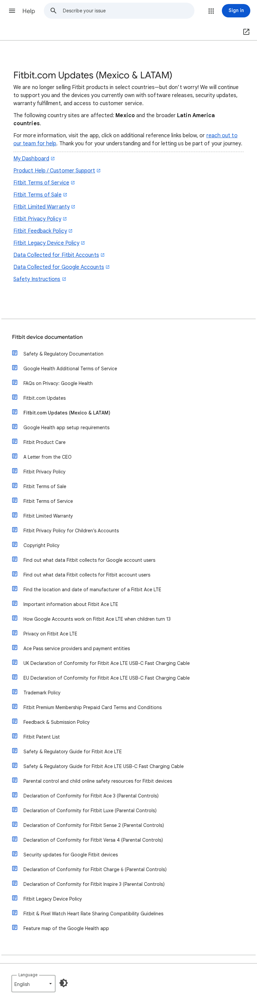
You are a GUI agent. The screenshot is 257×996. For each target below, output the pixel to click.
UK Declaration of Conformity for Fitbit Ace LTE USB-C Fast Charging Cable (106, 663)
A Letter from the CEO (47, 457)
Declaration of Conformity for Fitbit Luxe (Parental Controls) (90, 811)
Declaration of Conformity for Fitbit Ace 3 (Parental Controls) (91, 796)
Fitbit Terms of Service (41, 182)
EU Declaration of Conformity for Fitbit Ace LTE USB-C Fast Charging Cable (106, 678)
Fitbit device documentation (47, 337)
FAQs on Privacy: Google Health (58, 383)
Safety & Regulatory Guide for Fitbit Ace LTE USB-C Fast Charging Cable (103, 766)
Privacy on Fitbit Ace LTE (50, 634)
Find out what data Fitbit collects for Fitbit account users (86, 575)
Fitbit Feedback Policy (40, 231)
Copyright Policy (41, 545)
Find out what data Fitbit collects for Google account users (89, 560)
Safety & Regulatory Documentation (63, 354)
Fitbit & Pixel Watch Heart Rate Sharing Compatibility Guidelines (93, 914)
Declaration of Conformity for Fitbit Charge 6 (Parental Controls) (95, 869)
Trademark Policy (42, 693)
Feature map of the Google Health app (66, 928)
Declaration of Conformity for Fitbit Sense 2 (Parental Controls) (93, 825)
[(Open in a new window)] (245, 32)
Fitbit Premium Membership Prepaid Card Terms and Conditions (92, 707)
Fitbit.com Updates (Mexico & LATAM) (66, 413)
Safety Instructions (37, 279)
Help (28, 11)
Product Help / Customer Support (54, 170)
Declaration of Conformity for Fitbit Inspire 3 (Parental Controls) (94, 884)
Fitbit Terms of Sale (37, 194)
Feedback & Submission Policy (56, 722)
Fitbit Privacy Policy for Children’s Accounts (71, 531)
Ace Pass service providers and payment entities (76, 648)
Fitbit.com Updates (44, 398)
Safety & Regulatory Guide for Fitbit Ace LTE (72, 752)
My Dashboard (31, 158)
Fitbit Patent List (41, 737)
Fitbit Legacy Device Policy (46, 243)
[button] (12, 11)
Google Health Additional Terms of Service (70, 369)
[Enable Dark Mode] (64, 983)
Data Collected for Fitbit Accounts (56, 255)
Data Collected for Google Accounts (58, 267)
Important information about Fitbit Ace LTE (70, 604)
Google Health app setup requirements (66, 428)
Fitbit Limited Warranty (41, 207)
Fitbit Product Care (44, 442)
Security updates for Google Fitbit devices (70, 855)
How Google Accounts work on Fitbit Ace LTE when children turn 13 (97, 619)
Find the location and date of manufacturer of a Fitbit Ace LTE (92, 590)
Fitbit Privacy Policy (37, 219)
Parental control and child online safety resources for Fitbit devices (97, 781)
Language (27, 974)
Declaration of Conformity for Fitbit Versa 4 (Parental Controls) (93, 840)
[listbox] (33, 983)
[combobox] (128, 10)
